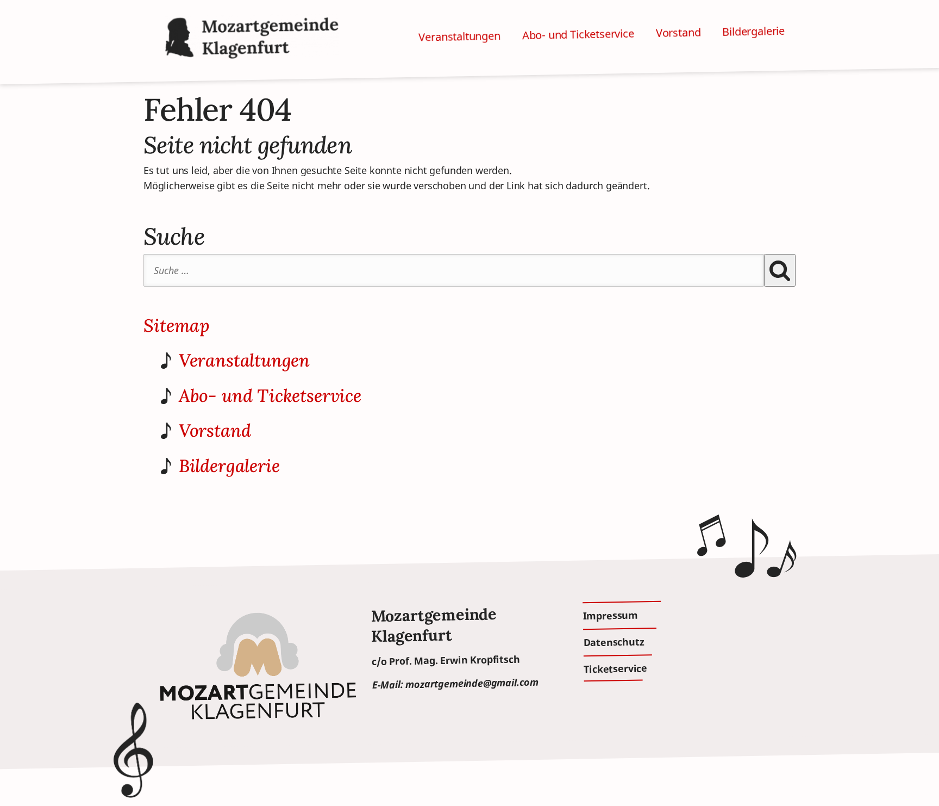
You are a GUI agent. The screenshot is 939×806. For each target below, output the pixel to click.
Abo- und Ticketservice (578, 34)
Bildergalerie (753, 31)
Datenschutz (613, 642)
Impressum (610, 615)
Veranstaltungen (459, 36)
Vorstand (678, 32)
